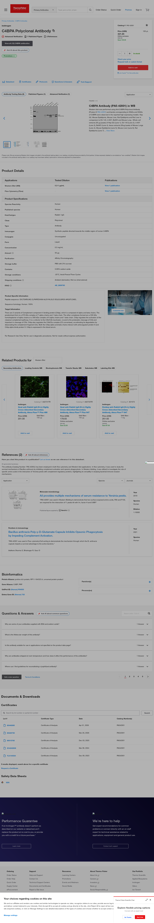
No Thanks (128, 917)
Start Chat (140, 917)
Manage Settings (10, 915)
